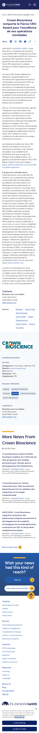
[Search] (30, 5)
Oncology (20, 328)
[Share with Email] (25, 41)
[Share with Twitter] (15, 41)
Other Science (21, 324)
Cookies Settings (19, 723)
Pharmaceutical (22, 320)
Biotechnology (21, 313)
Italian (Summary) (27, 393)
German (6, 393)
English (6, 389)
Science (32, 324)
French (15, 393)
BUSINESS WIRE (19, 48)
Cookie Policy (19, 717)
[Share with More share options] (34, 41)
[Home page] (11, 4)
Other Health (21, 317)
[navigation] (34, 5)
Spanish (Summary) (20, 389)
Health (30, 317)
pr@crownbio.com (9, 303)
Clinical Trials (30, 309)
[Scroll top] (31, 595)
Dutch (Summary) (10, 398)
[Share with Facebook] (20, 41)
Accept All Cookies (19, 729)
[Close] (36, 709)
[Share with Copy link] (30, 41)
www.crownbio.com (16, 263)
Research (19, 309)
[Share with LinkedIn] (11, 41)
